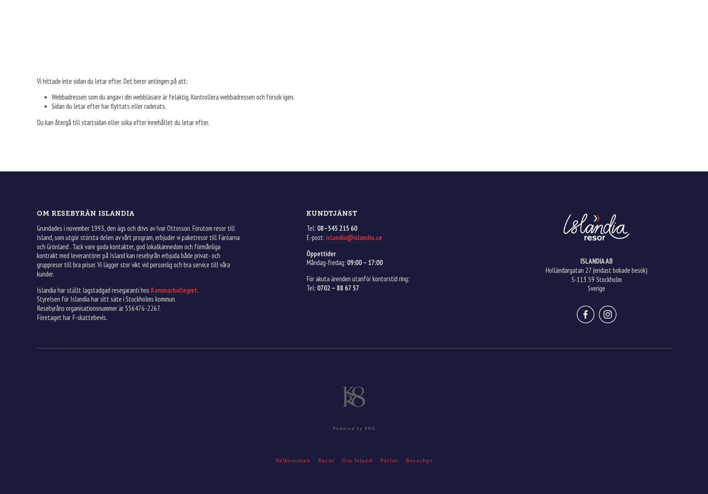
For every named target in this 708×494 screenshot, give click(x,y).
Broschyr (419, 460)
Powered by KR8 (354, 428)
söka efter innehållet (147, 122)
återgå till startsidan (81, 122)
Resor (326, 460)
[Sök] (39, 16)
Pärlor (389, 460)
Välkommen (292, 460)
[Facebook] (585, 314)
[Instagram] (608, 314)
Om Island (357, 460)
